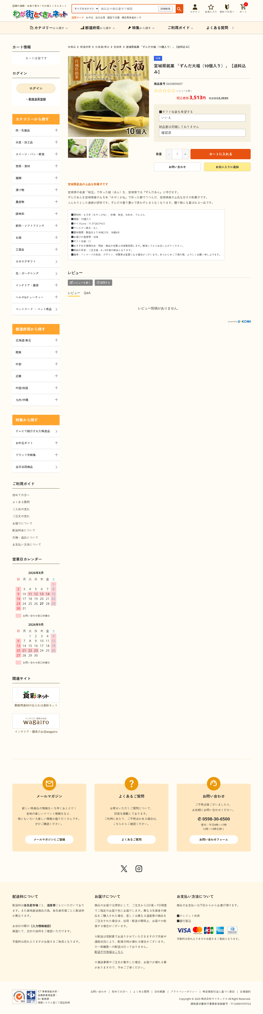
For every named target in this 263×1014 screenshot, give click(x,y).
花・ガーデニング (27, 273)
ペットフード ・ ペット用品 (34, 309)
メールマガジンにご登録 (49, 839)
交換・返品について (25, 537)
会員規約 (245, 991)
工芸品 (20, 249)
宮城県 (118, 47)
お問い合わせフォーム (213, 839)
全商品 (72, 47)
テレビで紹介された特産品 (33, 431)
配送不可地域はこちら (109, 952)
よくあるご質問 (131, 839)
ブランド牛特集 (26, 455)
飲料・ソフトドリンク (30, 226)
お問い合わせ (177, 167)
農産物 (20, 202)
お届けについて (22, 523)
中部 (18, 364)
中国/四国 (22, 388)
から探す (49, 27)
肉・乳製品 (23, 130)
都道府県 (85, 47)
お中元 (89, 17)
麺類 (18, 178)
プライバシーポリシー (184, 991)
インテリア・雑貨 (27, 285)
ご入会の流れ (21, 509)
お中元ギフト (24, 443)
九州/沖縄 (22, 400)
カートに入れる (220, 154)
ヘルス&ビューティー (30, 297)
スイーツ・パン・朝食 (30, 154)
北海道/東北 (102, 47)
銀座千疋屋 (113, 17)
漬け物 (20, 190)
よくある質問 (21, 502)
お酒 (18, 238)
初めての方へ (21, 495)
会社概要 (160, 991)
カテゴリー (25, 119)
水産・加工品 (24, 142)
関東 (18, 352)
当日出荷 (100, 17)
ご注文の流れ (21, 516)
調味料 (20, 214)
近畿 (18, 376)
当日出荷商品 (24, 467)
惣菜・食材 (23, 166)
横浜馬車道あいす (131, 17)
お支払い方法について (26, 544)
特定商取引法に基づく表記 (219, 991)
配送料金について (23, 530)
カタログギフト (26, 261)
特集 (19, 419)
